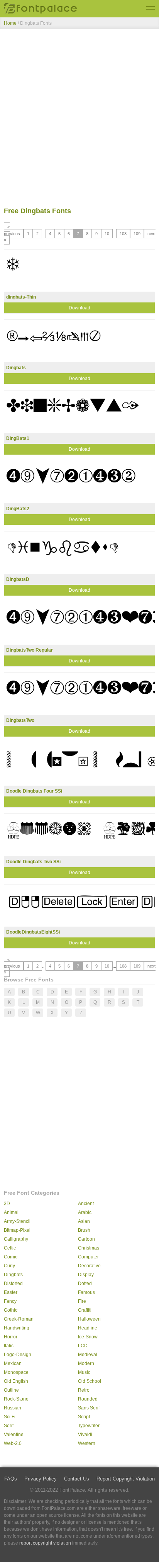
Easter (10, 1292)
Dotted (85, 1283)
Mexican (13, 1363)
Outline (11, 1390)
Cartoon (86, 1239)
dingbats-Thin (21, 297)
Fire (82, 1301)
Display (86, 1274)
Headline (87, 1328)
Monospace (16, 1372)
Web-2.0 (13, 1443)
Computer (88, 1257)
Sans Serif (89, 1408)
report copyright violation (45, 1543)
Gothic (10, 1310)
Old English (16, 1381)
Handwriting (16, 1328)
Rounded (88, 1399)
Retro (84, 1390)
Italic (9, 1345)
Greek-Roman (19, 1319)
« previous (12, 230)
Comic (10, 1257)
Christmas (88, 1248)
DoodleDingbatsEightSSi (33, 932)
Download (79, 308)
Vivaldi (85, 1434)
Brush (84, 1230)
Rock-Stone (16, 1399)
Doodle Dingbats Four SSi (34, 791)
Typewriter (89, 1425)
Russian (12, 1408)
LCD (83, 1345)
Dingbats (16, 367)
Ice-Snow (88, 1337)
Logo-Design (17, 1354)
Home (10, 23)
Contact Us (76, 1479)
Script (84, 1416)
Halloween (89, 1319)
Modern (86, 1363)
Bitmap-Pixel (17, 1230)
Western (86, 1443)
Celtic (10, 1248)
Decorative (89, 1265)
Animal (11, 1212)
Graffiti (84, 1310)
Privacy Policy (40, 1479)
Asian (84, 1221)
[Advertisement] (79, 119)
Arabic (84, 1212)
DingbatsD (17, 579)
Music (84, 1372)
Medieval (87, 1354)
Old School (89, 1381)
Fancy (10, 1301)
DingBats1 (17, 438)
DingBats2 (17, 508)
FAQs (10, 1479)
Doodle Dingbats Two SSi (33, 861)
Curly (9, 1265)
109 (137, 233)
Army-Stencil (17, 1221)
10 (107, 233)
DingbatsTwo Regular (29, 650)
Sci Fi (9, 1416)
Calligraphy (16, 1239)
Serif (9, 1425)
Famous (86, 1292)
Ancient (86, 1203)
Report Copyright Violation (125, 1479)
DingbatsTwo (20, 720)
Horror (10, 1337)
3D (7, 1203)
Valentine (14, 1434)
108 (123, 233)
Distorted (13, 1283)
